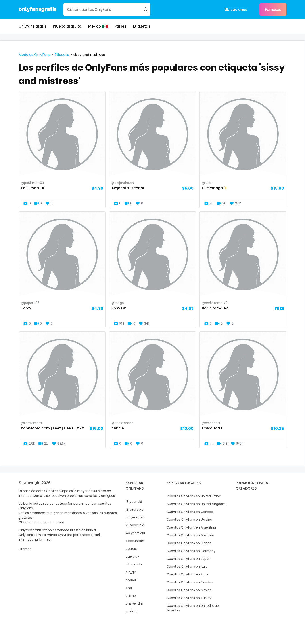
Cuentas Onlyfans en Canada (190, 511)
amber (131, 580)
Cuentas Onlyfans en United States (194, 496)
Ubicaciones (236, 9)
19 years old (135, 509)
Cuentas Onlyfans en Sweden (190, 582)
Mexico (94, 26)
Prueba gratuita (67, 26)
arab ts (131, 611)
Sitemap (25, 549)
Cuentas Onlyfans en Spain (188, 574)
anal (129, 588)
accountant (135, 541)
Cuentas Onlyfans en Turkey (189, 598)
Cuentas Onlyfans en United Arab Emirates (193, 608)
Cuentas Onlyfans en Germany (191, 551)
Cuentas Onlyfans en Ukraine (189, 519)
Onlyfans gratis (32, 26)
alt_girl (131, 572)
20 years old (135, 517)
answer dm (134, 603)
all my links (134, 564)
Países (120, 26)
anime (131, 595)
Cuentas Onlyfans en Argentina (191, 527)
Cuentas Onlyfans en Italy (187, 566)
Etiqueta (62, 54)
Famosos (273, 9)
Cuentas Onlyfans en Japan (188, 558)
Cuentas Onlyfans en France (189, 543)
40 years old (135, 533)
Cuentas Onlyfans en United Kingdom (196, 504)
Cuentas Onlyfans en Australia (190, 535)
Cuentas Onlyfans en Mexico (189, 590)
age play (132, 556)
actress (131, 548)
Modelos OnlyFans (34, 54)
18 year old (134, 501)
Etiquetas (141, 26)
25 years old (135, 525)
